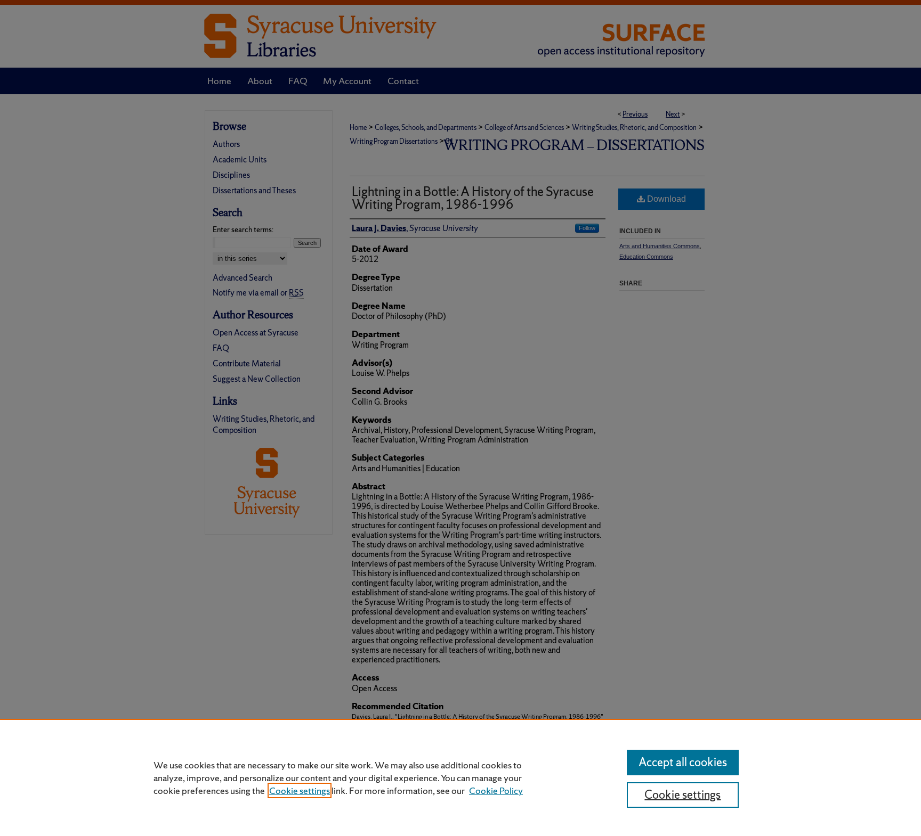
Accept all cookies (683, 762)
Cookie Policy (496, 790)
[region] (460, 777)
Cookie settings (299, 790)
